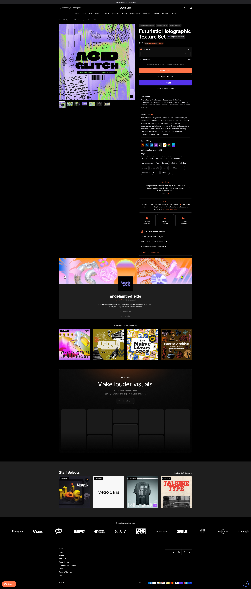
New (77, 14)
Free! (84, 14)
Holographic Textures (147, 25)
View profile (125, 316)
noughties (173, 168)
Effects (124, 14)
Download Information (67, 565)
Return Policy (64, 562)
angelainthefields (125, 296)
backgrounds (176, 158)
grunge (144, 168)
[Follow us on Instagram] (178, 552)
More (174, 14)
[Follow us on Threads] (173, 552)
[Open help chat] (245, 583)
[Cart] (191, 8)
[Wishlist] (184, 8)
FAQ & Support (64, 552)
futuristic (174, 163)
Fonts (97, 14)
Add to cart (166, 70)
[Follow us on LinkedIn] (189, 552)
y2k (170, 173)
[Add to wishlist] (88, 331)
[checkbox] (165, 49)
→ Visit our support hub (150, 252)
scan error (146, 173)
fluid (157, 163)
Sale (90, 14)
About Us (62, 559)
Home (61, 20)
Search (61, 555)
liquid (164, 168)
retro (182, 168)
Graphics (115, 14)
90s (151, 158)
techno (155, 173)
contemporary (147, 163)
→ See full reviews (170, 209)
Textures (106, 14)
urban (164, 173)
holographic (155, 168)
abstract (159, 158)
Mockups (146, 14)
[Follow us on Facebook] (168, 552)
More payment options (165, 88)
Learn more (132, 2)
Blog (60, 575)
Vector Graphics (175, 25)
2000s (144, 158)
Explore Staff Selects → (183, 473)
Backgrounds (135, 14)
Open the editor (125, 401)
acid (166, 158)
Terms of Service (65, 572)
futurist (165, 163)
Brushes (165, 14)
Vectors (156, 14)
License (61, 569)
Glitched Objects (162, 25)
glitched (183, 163)
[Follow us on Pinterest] (184, 552)
